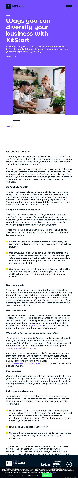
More (8, 56)
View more (52, 472)
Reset (8, 126)
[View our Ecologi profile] (51, 465)
